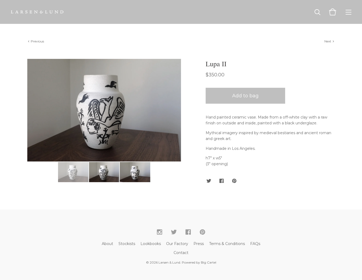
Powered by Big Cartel (199, 262)
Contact (181, 252)
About (107, 243)
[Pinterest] (202, 232)
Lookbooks (150, 243)
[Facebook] (188, 232)
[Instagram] (160, 232)
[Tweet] (209, 181)
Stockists (126, 243)
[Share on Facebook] (221, 181)
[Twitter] (174, 232)
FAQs (255, 243)
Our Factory (177, 243)
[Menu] (348, 12)
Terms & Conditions (227, 243)
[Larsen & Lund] (37, 12)
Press (198, 243)
